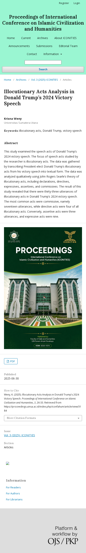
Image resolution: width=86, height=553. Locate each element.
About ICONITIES (65, 38)
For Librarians (14, 499)
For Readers (13, 487)
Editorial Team (68, 46)
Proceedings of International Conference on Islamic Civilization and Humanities (43, 23)
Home (11, 38)
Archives (42, 38)
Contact (32, 54)
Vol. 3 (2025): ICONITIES (44, 79)
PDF (12, 361)
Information (51, 54)
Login (77, 3)
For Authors (13, 493)
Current (26, 38)
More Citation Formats (21, 418)
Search (43, 69)
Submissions (44, 46)
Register (64, 3)
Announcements (19, 46)
